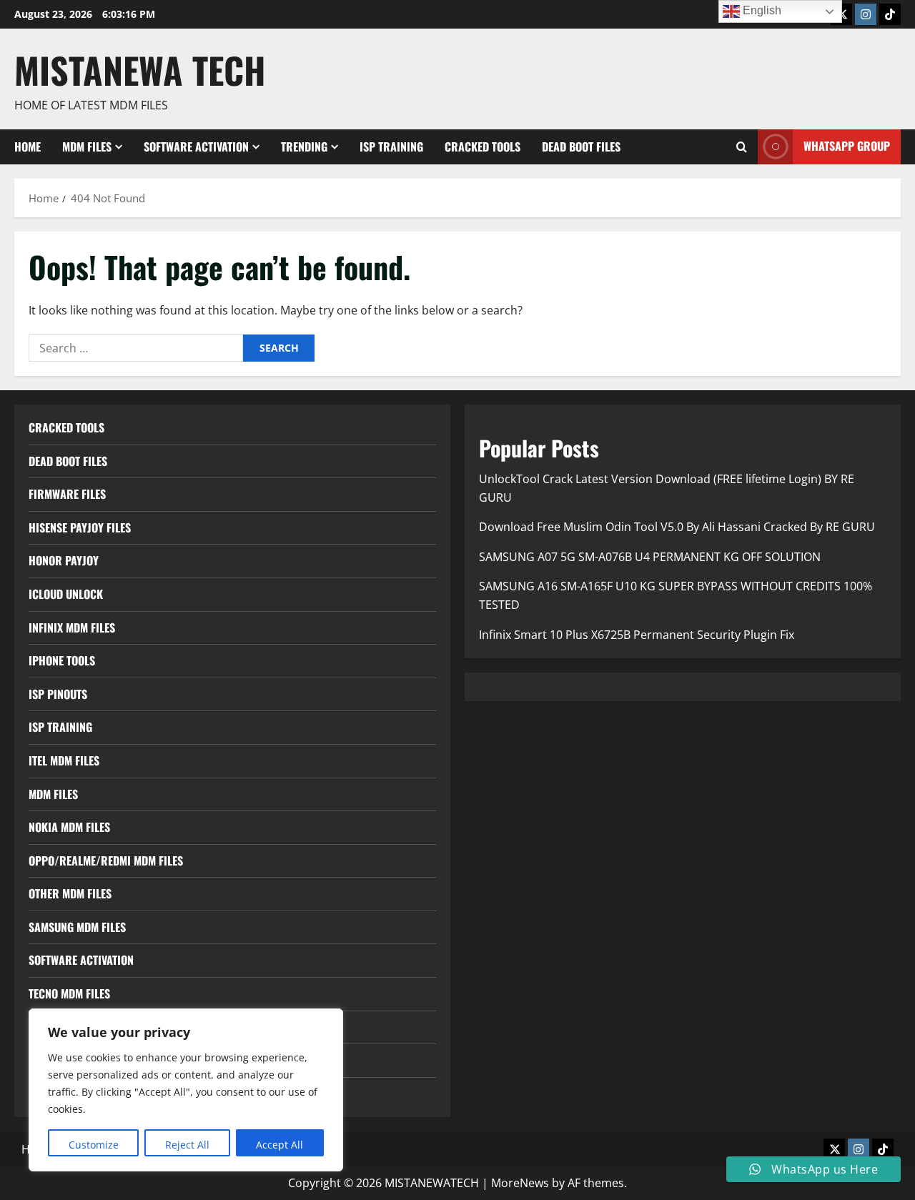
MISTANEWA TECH (140, 69)
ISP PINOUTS (58, 694)
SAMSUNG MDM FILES (77, 927)
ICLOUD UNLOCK (66, 594)
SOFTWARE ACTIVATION (196, 146)
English (760, 10)
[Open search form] (741, 147)
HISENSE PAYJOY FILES (80, 527)
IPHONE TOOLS (62, 660)
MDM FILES (87, 146)
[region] (186, 1089)
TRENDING (304, 146)
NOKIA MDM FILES (69, 826)
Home (27, 146)
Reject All (187, 1144)
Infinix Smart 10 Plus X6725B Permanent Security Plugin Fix (636, 635)
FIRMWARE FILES (67, 493)
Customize (94, 1144)
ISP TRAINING (391, 146)
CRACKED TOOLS (482, 146)
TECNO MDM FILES (69, 993)
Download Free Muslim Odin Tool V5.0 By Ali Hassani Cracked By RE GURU (677, 527)
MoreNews (520, 1183)
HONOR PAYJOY (64, 560)
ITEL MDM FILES (64, 760)
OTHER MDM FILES (70, 893)
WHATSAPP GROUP (846, 145)
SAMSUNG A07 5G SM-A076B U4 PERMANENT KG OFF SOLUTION (650, 557)
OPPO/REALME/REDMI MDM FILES (106, 860)
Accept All (279, 1144)
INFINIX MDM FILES (72, 627)
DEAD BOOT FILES (581, 146)
